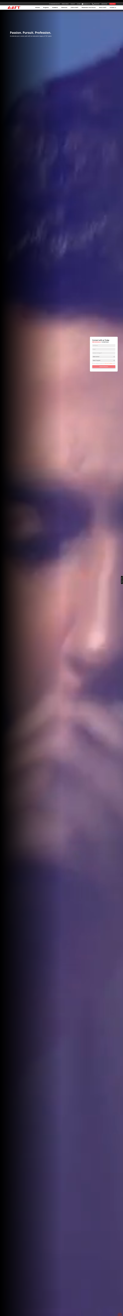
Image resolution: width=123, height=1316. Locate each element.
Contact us (113, 7)
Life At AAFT (74, 7)
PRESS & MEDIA (65, 3)
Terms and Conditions (109, 363)
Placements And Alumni (89, 7)
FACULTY (73, 3)
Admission (64, 7)
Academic (55, 7)
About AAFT (102, 7)
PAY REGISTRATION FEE (54, 3)
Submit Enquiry (103, 366)
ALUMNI (78, 3)
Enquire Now (121, 580)
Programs (46, 7)
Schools (37, 7)
